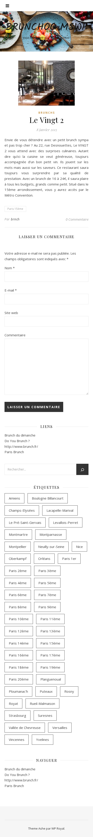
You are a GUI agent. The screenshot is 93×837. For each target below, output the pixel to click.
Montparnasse (51, 534)
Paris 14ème (19, 643)
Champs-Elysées (22, 510)
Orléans (44, 558)
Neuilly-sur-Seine (51, 546)
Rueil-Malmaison (42, 703)
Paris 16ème (19, 655)
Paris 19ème (50, 667)
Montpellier (17, 546)
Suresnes (45, 715)
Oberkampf (17, 558)
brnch (15, 219)
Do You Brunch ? (17, 441)
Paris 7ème (47, 595)
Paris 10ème (19, 619)
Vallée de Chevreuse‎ (25, 727)
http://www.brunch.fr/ (21, 446)
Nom (10, 268)
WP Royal (57, 828)
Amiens (14, 498)
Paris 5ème (47, 583)
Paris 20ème (19, 679)
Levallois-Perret (65, 522)
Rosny (69, 691)
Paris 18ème (19, 667)
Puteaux (46, 691)
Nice (79, 546)
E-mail (11, 290)
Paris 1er (69, 558)
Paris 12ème (19, 631)
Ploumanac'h (18, 691)
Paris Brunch (14, 452)
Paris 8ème (18, 607)
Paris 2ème (18, 570)
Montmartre (18, 534)
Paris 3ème (47, 570)
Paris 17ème (50, 655)
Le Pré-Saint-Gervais (25, 522)
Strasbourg (17, 715)
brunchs (46, 113)
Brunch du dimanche (20, 435)
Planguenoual (50, 679)
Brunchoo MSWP (46, 28)
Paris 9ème (47, 607)
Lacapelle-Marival (59, 510)
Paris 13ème (50, 631)
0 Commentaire (77, 219)
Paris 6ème (18, 595)
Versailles (59, 727)
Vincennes (16, 739)
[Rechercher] (82, 470)
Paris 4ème (18, 583)
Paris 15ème (15, 209)
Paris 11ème (50, 619)
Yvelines (42, 739)
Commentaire (15, 335)
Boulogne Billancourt (47, 498)
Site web (11, 312)
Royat (13, 703)
